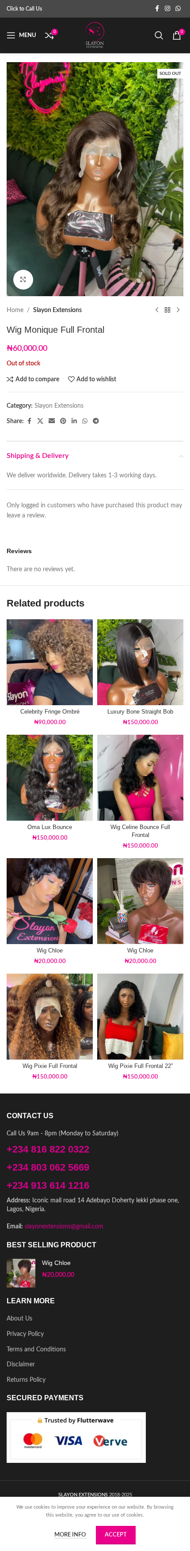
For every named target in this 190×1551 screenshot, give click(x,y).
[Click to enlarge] (23, 280)
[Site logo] (95, 35)
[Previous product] (157, 310)
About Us (19, 1319)
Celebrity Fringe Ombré (50, 712)
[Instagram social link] (167, 9)
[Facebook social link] (157, 9)
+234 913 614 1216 (48, 1185)
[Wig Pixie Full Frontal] (50, 1017)
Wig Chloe (50, 951)
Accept (116, 1535)
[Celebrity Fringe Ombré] (50, 662)
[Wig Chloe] (50, 901)
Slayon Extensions (57, 310)
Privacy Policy (25, 1334)
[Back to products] (167, 310)
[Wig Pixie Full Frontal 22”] (140, 1017)
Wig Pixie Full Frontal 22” (140, 1066)
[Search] (159, 35)
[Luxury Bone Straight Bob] (140, 662)
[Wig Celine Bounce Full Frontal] (140, 778)
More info (70, 1535)
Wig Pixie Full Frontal (50, 1066)
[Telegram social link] (96, 421)
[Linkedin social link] (74, 421)
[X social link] (40, 421)
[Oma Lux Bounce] (50, 778)
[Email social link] (51, 421)
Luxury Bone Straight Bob (140, 712)
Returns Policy (26, 1380)
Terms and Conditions (36, 1349)
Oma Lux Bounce (49, 827)
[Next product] (178, 310)
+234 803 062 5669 (48, 1167)
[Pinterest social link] (63, 421)
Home (15, 310)
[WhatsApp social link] (178, 9)
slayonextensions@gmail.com (64, 1227)
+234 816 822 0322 (48, 1149)
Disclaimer (21, 1364)
